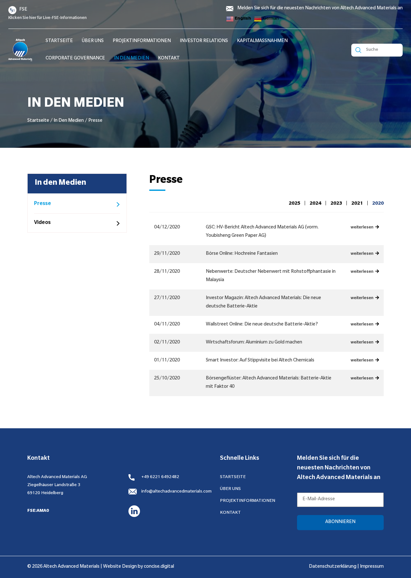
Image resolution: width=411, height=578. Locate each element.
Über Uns (93, 41)
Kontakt (169, 58)
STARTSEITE (59, 41)
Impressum (372, 567)
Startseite (38, 121)
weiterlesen (362, 228)
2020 (378, 204)
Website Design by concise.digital (138, 567)
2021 (357, 204)
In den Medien (131, 58)
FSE (23, 10)
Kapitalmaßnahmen (262, 41)
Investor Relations (204, 41)
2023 (336, 204)
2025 (294, 204)
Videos (42, 223)
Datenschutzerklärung (332, 567)
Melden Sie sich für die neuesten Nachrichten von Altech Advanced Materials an (320, 8)
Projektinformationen (142, 41)
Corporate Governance (75, 58)
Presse (42, 204)
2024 (315, 204)
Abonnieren (340, 522)
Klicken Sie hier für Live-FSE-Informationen (47, 18)
